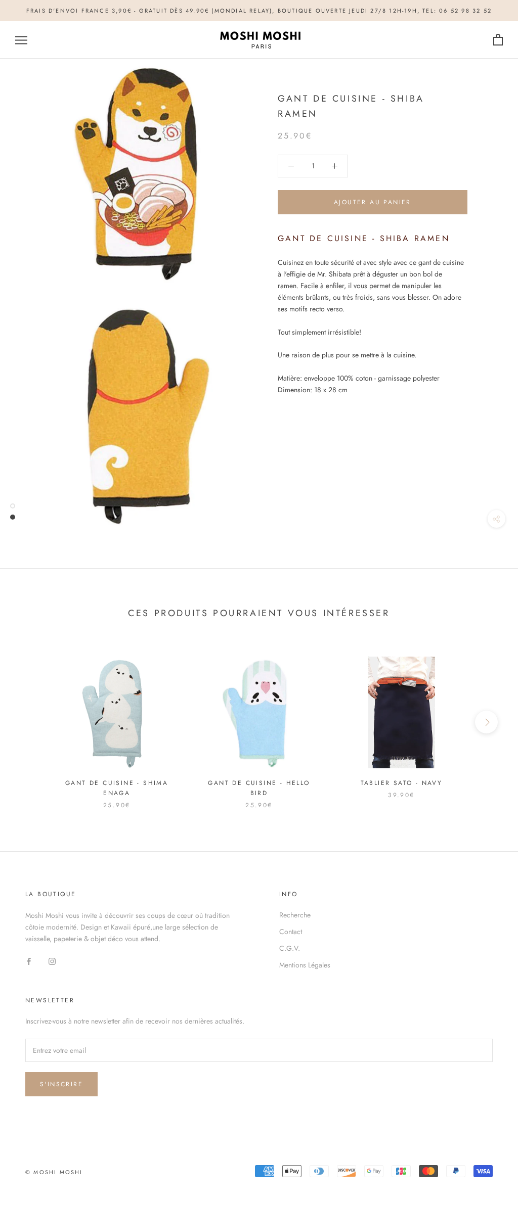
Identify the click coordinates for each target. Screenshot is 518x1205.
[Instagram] (52, 960)
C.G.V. (289, 948)
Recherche (295, 915)
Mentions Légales (304, 965)
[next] (486, 722)
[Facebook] (28, 960)
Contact (290, 931)
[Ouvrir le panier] (498, 40)
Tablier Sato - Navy (402, 782)
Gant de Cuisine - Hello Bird (259, 788)
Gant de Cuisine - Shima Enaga (116, 788)
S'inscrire (61, 1084)
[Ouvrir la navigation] (21, 40)
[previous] (31, 722)
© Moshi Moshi (54, 1172)
